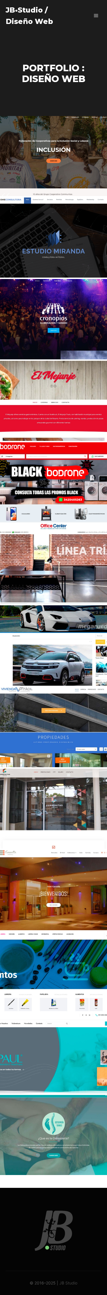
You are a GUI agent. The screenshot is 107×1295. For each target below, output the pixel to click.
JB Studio (68, 1282)
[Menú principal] (96, 15)
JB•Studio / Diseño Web (29, 16)
